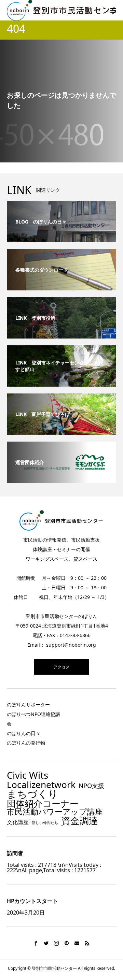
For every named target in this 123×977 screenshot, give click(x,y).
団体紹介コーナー (43, 803)
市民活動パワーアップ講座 (55, 812)
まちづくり (32, 794)
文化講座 (18, 822)
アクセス (61, 667)
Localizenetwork (41, 784)
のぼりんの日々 (23, 733)
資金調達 (79, 820)
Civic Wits (27, 775)
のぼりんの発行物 (26, 742)
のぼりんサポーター (28, 704)
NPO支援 (91, 785)
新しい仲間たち (45, 823)
